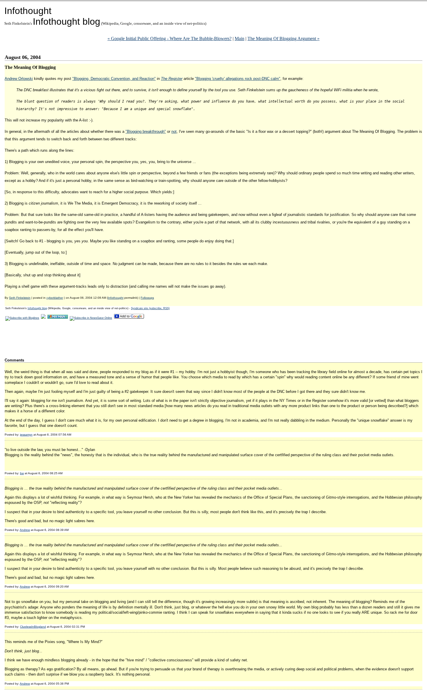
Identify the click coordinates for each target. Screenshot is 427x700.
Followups (147, 297)
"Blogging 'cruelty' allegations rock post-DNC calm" (237, 78)
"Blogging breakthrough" (145, 131)
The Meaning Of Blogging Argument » (283, 38)
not (174, 131)
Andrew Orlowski (19, 78)
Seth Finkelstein (20, 297)
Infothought (27, 11)
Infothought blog (66, 21)
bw (22, 473)
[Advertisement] (110, 339)
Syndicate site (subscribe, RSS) (150, 308)
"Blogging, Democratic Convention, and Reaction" (114, 78)
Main (239, 38)
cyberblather (54, 297)
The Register (171, 78)
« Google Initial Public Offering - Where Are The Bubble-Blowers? (169, 38)
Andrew (25, 529)
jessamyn (26, 434)
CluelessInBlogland (33, 626)
